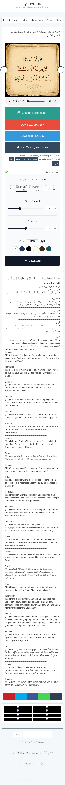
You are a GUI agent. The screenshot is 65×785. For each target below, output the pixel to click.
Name (16, 20)
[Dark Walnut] (42, 248)
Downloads (37, 20)
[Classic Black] (29, 248)
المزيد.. (55, 164)
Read (59, 20)
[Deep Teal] (49, 248)
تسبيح (18, 159)
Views (25, 20)
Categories (27, 763)
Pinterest (9, 696)
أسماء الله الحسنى (30, 159)
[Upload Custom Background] (54, 188)
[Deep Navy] (22, 248)
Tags (48, 752)
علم (11, 159)
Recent (6, 20)
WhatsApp (44, 696)
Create (49, 20)
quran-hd (40, 778)
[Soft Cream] (35, 248)
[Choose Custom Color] (15, 248)
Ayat (44, 763)
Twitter (20, 696)
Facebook (32, 696)
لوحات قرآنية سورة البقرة (50, 159)
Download (35, 260)
